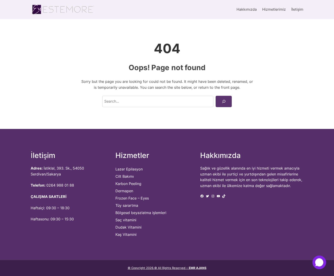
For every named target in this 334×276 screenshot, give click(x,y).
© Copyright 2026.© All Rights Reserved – (167, 268)
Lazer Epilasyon (129, 169)
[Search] (224, 101)
